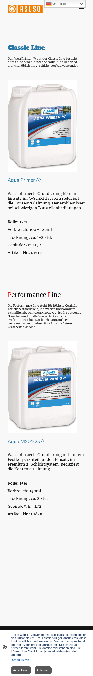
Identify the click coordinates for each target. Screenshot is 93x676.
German (59, 3)
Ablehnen (43, 670)
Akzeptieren (21, 670)
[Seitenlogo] (25, 9)
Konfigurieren (20, 660)
